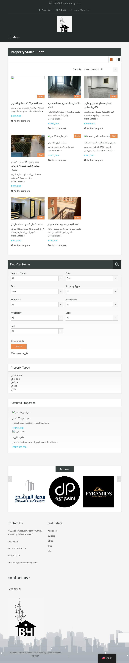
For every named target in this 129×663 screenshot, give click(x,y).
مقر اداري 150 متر (57, 142)
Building (16, 379)
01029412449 (14, 555)
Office (15, 382)
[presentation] (10, 479)
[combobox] (100, 69)
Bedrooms (16, 299)
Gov (13, 286)
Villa (14, 389)
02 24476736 (20, 548)
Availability (16, 313)
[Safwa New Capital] (98, 491)
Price (68, 273)
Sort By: (77, 69)
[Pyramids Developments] (64, 491)
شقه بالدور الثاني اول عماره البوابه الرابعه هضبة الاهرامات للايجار (25, 165)
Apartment (17, 375)
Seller (68, 313)
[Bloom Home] (64, 24)
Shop (14, 386)
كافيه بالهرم (18, 437)
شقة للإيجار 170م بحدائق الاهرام (27, 103)
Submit (62, 10)
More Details (35, 111)
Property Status (19, 273)
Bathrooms (71, 299)
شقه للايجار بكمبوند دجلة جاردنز (27, 224)
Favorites (46, 10)
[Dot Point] (30, 491)
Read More (44, 423)
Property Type (73, 286)
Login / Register (81, 10)
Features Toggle (20, 353)
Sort (13, 326)
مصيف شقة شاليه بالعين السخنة (100, 142)
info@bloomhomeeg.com (67, 3)
